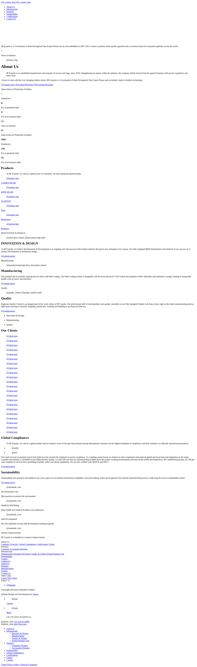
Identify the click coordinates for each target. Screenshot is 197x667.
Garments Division (20, 645)
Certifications (12, 16)
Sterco (35, 594)
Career (4, 665)
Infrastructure (12, 9)
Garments (5, 549)
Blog (15, 578)
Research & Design (22, 554)
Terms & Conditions (28, 665)
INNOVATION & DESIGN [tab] (13, 233)
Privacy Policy (13, 665)
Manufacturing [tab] (7, 260)
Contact (9, 660)
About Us (10, 7)
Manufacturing (7, 554)
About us (10, 629)
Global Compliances (27, 544)
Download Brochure (25, 85)
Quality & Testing (38, 554)
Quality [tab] (4, 288)
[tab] (98, 233)
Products (10, 11)
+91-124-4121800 (21, 622)
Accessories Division (18, 549)
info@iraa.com (20, 624)
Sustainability (12, 14)
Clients (51, 544)
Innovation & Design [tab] (15, 315)
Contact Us (11, 19)
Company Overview (9, 544)
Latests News (6, 578)
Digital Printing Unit (55, 554)
